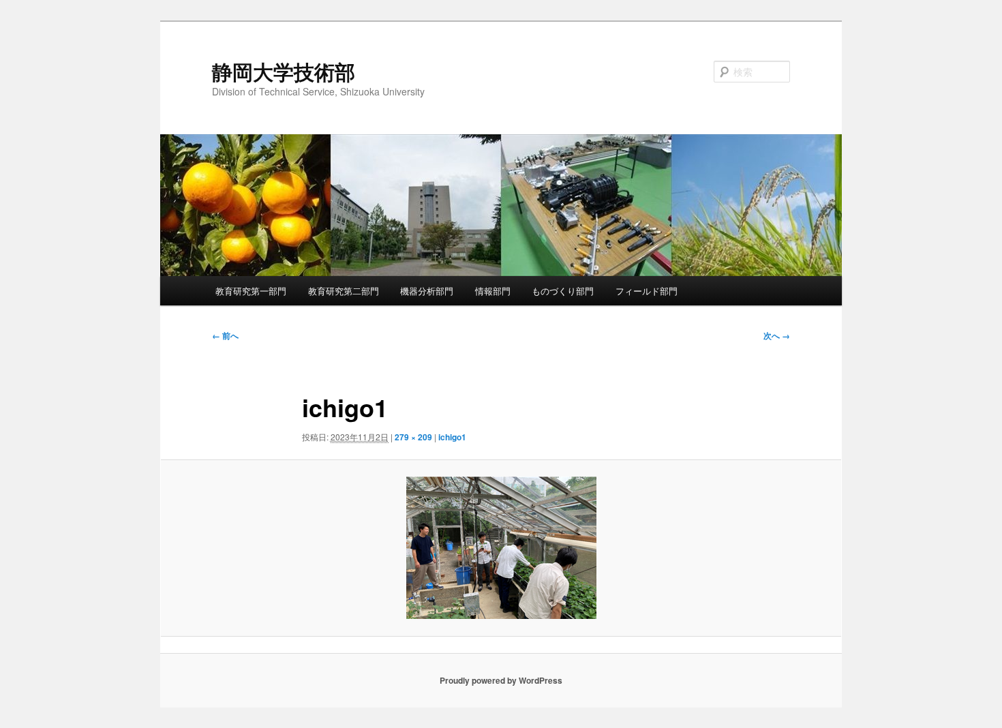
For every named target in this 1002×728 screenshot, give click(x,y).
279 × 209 (413, 437)
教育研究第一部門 (250, 290)
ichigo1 (452, 437)
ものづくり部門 (563, 290)
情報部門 (493, 290)
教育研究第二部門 (343, 290)
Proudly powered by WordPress (501, 680)
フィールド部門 (647, 290)
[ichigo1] (501, 547)
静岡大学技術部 (283, 71)
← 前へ (225, 335)
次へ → (776, 335)
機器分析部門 (426, 290)
